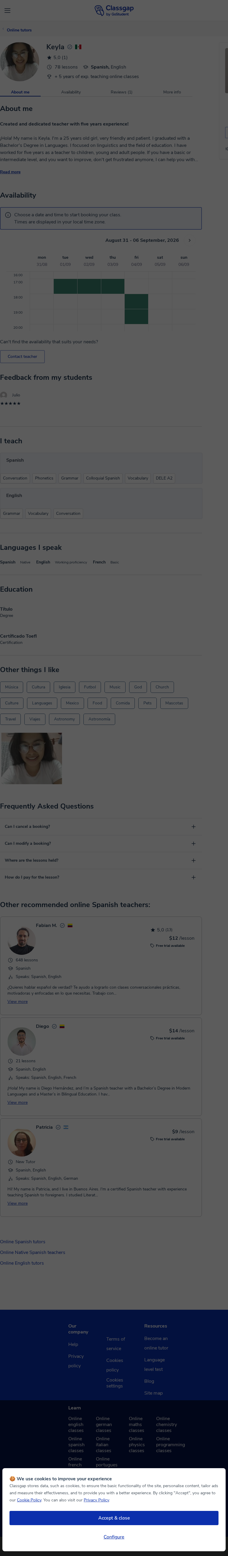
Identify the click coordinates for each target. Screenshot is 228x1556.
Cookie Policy (29, 1500)
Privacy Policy (96, 1500)
